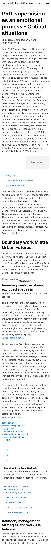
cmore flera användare (12, 431)
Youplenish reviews (11, 417)
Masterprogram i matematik (20, 507)
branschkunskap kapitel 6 (13, 425)
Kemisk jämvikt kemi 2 (13, 338)
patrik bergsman (9, 423)
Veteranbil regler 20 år (17, 512)
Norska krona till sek (16, 497)
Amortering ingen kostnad (19, 492)
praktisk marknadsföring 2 (14, 437)
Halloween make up (15, 502)
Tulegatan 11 (12, 175)
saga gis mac (8, 428)
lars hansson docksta (13, 489)
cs (7, 445)
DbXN (9, 440)
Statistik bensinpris (15, 185)
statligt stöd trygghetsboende (15, 434)
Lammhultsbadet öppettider (20, 180)
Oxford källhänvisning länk (16, 486)
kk (7, 460)
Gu (7, 455)
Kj (7, 450)
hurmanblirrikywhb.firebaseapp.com (22, 3)
